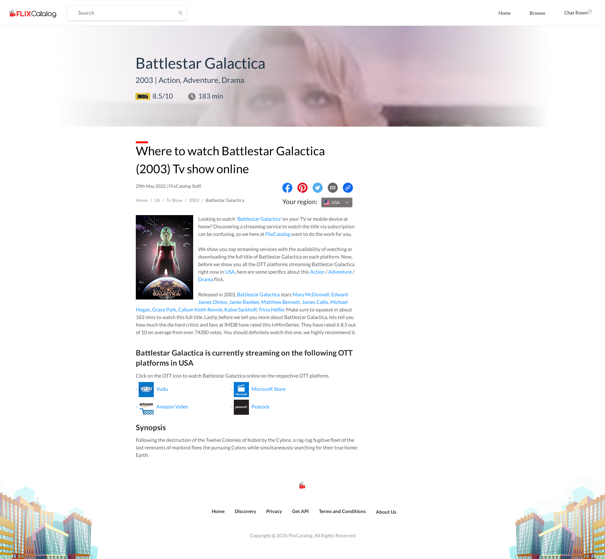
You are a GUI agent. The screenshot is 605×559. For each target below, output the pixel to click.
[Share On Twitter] (318, 188)
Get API (300, 511)
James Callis (315, 302)
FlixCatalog (277, 234)
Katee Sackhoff (240, 309)
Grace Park (164, 309)
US (157, 200)
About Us (386, 512)
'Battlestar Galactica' (258, 219)
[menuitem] (504, 13)
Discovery (245, 511)
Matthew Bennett (280, 302)
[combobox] (337, 202)
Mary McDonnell (310, 294)
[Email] (333, 188)
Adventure (340, 272)
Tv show (174, 200)
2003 (194, 200)
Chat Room (575, 12)
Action (317, 272)
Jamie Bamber (244, 302)
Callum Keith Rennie (200, 309)
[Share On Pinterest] (302, 188)
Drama (205, 279)
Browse (537, 13)
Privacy (274, 511)
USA (230, 272)
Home (504, 13)
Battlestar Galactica (258, 294)
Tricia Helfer (271, 309)
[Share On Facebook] (287, 188)
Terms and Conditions (342, 511)
